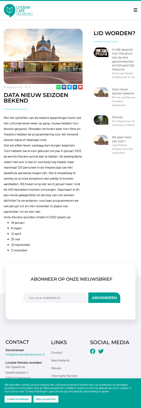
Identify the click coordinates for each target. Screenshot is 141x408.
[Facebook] (92, 351)
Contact (56, 352)
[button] (58, 87)
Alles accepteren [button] (46, 399)
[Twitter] (101, 351)
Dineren (117, 117)
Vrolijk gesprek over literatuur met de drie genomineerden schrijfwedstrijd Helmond (123, 59)
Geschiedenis (60, 360)
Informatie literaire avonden (64, 378)
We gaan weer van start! (122, 139)
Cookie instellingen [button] (18, 399)
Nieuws (56, 368)
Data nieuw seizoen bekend (123, 91)
